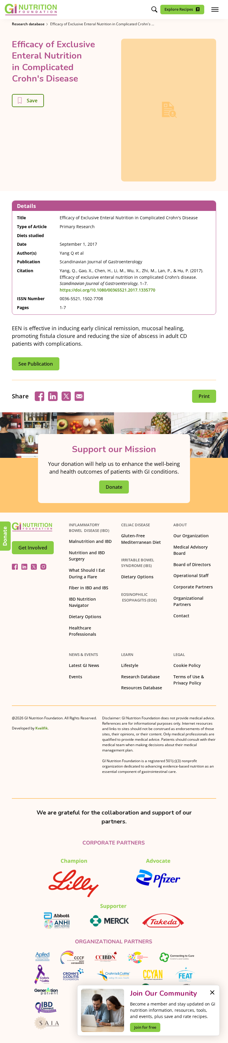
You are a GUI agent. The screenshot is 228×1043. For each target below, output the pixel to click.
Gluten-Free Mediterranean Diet (141, 539)
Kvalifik (41, 728)
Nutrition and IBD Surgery (87, 556)
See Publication (35, 364)
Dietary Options (85, 616)
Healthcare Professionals (82, 631)
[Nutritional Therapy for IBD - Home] (31, 9)
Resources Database (141, 687)
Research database (28, 23)
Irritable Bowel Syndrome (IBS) (137, 562)
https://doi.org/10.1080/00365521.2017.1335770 (107, 290)
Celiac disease (135, 524)
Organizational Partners (188, 601)
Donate (4, 536)
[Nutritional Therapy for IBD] (32, 527)
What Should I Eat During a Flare (87, 573)
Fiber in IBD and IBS (88, 588)
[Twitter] (34, 567)
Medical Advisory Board (190, 550)
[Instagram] (43, 567)
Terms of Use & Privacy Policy (188, 680)
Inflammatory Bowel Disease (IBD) (89, 527)
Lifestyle (129, 665)
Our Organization (191, 535)
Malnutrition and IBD (90, 541)
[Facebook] (15, 567)
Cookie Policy (187, 665)
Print (204, 396)
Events (75, 676)
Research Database (140, 676)
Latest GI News (84, 665)
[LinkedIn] (24, 567)
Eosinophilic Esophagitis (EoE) (139, 597)
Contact (181, 615)
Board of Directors (192, 564)
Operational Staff (190, 575)
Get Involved (32, 547)
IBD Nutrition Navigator (82, 602)
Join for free (145, 1027)
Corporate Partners (193, 587)
